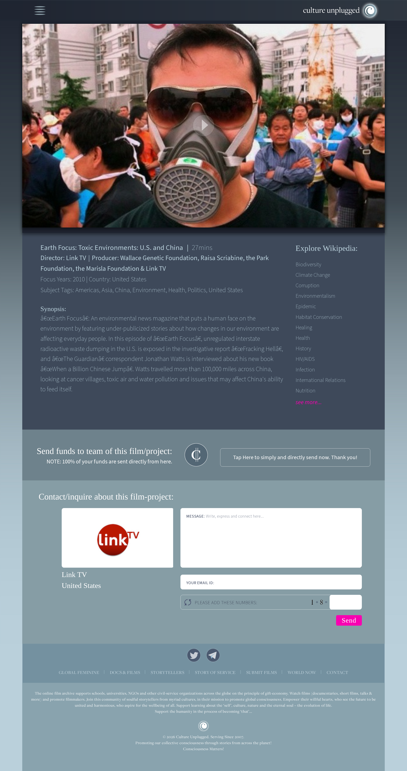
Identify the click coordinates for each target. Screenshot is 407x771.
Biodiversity (308, 264)
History (303, 349)
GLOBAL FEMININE (79, 672)
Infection (305, 370)
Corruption (307, 285)
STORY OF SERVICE (215, 672)
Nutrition (305, 391)
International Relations (320, 380)
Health (303, 338)
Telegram (213, 655)
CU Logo (203, 726)
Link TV (74, 575)
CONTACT (337, 672)
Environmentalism (315, 296)
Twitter (194, 655)
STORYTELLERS (167, 672)
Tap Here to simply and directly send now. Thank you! (295, 457)
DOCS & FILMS (125, 672)
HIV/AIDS (305, 359)
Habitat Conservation (319, 317)
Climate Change (313, 275)
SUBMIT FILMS (261, 672)
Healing (304, 328)
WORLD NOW (302, 672)
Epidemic (306, 306)
